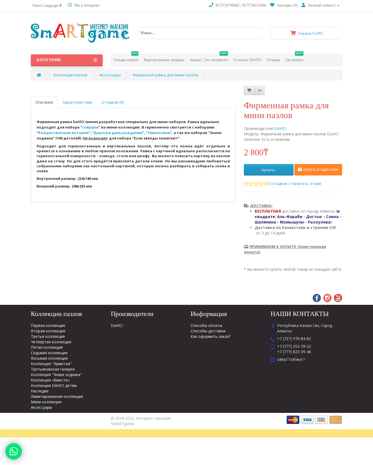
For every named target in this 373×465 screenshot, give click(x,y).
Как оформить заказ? (210, 336)
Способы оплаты (206, 325)
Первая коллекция (48, 325)
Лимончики (158, 132)
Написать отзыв (306, 183)
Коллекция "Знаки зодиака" (56, 374)
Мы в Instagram (86, 5)
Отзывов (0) (113, 102)
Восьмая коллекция (49, 358)
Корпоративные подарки (164, 60)
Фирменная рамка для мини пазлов (165, 75)
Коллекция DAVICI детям (54, 385)
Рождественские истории (63, 132)
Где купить (294, 58)
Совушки (90, 127)
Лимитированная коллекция (57, 396)
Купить (269, 169)
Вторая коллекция (48, 330)
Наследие (40, 391)
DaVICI (280, 128)
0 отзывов (277, 183)
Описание (44, 102)
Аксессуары (110, 75)
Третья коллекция (48, 336)
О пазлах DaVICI (247, 60)
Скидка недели (126, 58)
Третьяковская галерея (53, 369)
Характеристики (77, 102)
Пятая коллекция (47, 347)
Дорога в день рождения (118, 132)
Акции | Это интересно (209, 58)
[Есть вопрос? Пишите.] (13, 451)
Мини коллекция (46, 401)
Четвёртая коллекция (51, 341)
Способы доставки (208, 330)
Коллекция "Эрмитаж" (51, 363)
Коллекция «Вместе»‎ (50, 380)
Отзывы (273, 60)
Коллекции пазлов (70, 75)
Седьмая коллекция (49, 352)
